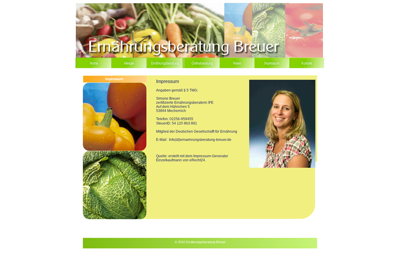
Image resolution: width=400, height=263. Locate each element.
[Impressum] (271, 67)
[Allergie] (129, 67)
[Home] (93, 67)
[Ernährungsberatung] (165, 67)
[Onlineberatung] (202, 67)
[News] (237, 67)
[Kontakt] (306, 67)
